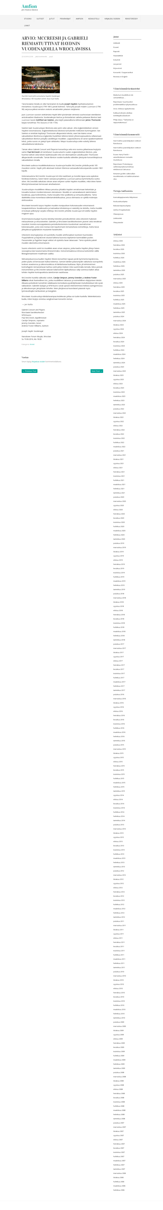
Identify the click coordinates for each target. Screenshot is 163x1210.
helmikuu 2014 (118, 816)
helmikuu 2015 (118, 787)
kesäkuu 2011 (118, 946)
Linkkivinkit (117, 218)
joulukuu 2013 (118, 824)
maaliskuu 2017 (119, 682)
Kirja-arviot (117, 68)
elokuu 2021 (118, 467)
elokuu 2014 (118, 799)
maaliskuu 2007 (119, 1160)
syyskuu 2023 (118, 379)
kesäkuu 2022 (118, 434)
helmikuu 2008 (118, 1114)
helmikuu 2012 (118, 913)
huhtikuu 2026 (118, 257)
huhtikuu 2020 (118, 526)
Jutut (52, 18)
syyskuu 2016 (118, 707)
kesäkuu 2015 (118, 770)
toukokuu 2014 (119, 808)
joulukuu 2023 (118, 367)
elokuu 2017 (118, 661)
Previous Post (29, 371)
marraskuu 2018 (119, 598)
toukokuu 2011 (119, 950)
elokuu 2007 (118, 1139)
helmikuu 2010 (118, 1013)
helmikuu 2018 (118, 635)
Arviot (32, 344)
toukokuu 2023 (119, 392)
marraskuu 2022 (119, 413)
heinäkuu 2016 (119, 715)
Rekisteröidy (131, 18)
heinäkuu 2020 (119, 514)
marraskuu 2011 (119, 925)
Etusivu (27, 18)
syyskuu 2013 (118, 837)
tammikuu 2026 (119, 270)
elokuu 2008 (118, 1089)
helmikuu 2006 (118, 1190)
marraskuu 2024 (119, 320)
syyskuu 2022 (118, 421)
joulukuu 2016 (118, 694)
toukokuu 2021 (119, 476)
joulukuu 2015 (118, 745)
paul (51, 56)
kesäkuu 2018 (118, 619)
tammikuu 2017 (119, 690)
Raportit (116, 51)
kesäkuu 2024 (118, 341)
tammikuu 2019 (119, 589)
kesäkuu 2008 (118, 1097)
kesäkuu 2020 (118, 518)
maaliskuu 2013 (119, 858)
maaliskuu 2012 (119, 908)
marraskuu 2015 (119, 749)
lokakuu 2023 (118, 375)
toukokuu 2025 (119, 295)
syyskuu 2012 (118, 883)
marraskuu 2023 (119, 371)
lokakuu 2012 (118, 879)
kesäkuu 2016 (118, 719)
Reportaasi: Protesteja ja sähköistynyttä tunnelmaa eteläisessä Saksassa (123, 167)
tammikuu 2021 (119, 493)
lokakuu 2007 (118, 1131)
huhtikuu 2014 (118, 812)
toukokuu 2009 (119, 1051)
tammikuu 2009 (119, 1068)
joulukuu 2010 (118, 971)
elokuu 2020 (118, 509)
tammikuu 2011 (119, 967)
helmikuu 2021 (118, 488)
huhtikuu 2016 (118, 728)
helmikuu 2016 (118, 736)
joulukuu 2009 (118, 1022)
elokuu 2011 (118, 938)
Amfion (29, 6)
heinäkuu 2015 (119, 766)
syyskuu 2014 (118, 795)
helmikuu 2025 (118, 308)
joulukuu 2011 (118, 921)
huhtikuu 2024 (118, 350)
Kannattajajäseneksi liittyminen (125, 197)
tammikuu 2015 (119, 791)
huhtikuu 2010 (118, 1005)
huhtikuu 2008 (118, 1106)
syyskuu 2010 (118, 984)
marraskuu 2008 (119, 1076)
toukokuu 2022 (119, 438)
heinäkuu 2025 (119, 287)
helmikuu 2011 (118, 963)
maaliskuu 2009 (119, 1060)
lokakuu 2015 (118, 753)
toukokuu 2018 (119, 623)
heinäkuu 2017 (119, 665)
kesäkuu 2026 (118, 249)
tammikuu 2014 (119, 820)
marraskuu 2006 (119, 1173)
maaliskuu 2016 (119, 732)
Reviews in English (120, 76)
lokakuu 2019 (118, 551)
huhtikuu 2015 (118, 778)
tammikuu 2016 (119, 740)
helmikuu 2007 (118, 1165)
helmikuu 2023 (118, 400)
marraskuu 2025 (119, 278)
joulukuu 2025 (118, 274)
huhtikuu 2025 (118, 299)
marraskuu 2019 (119, 547)
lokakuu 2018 (118, 602)
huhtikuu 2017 (118, 677)
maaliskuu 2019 (119, 581)
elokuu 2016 (118, 711)
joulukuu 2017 (118, 644)
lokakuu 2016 (118, 703)
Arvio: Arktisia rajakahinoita (123, 109)
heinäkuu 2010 (119, 992)
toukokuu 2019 (119, 572)
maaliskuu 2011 (119, 959)
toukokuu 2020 (119, 522)
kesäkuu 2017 (118, 669)
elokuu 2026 (118, 241)
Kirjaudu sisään (112, 18)
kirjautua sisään (38, 361)
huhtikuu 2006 (118, 1181)
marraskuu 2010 (119, 976)
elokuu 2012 (118, 887)
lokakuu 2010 (118, 980)
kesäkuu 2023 (118, 388)
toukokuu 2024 (119, 346)
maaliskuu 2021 (119, 484)
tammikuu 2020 (119, 539)
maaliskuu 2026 (119, 262)
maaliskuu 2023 (119, 396)
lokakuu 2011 (118, 929)
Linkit (27, 25)
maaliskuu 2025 (119, 304)
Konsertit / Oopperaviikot (123, 72)
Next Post (97, 371)
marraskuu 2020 (119, 501)
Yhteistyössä (118, 214)
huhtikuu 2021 (118, 480)
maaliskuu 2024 (119, 354)
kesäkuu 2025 (118, 291)
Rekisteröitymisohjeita (122, 206)
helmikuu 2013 (118, 862)
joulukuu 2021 (118, 451)
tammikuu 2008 (119, 1118)
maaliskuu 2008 (119, 1110)
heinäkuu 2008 (119, 1093)
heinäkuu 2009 (119, 1043)
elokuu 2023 (118, 383)
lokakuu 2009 (118, 1030)
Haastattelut (118, 55)
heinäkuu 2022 (119, 430)
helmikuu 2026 (118, 266)
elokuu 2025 (118, 283)
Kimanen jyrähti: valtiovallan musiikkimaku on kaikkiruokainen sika (126, 176)
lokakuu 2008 (118, 1081)
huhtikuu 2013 (118, 854)
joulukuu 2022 (118, 409)
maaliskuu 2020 (119, 530)
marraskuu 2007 (119, 1127)
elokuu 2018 (118, 610)
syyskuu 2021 (118, 463)
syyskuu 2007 (118, 1135)
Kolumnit (116, 60)
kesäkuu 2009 (118, 1047)
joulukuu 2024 (118, 316)
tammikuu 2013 (119, 866)
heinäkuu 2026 (119, 245)
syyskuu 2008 (118, 1085)
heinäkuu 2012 (119, 892)
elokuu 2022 (118, 425)
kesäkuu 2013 (118, 845)
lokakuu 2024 (118, 325)
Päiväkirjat (65, 18)
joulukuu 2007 (118, 1123)
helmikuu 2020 (118, 535)
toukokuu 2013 (119, 850)
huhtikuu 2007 (118, 1156)
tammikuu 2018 (119, 640)
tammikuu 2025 (119, 312)
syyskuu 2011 (118, 934)
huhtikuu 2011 (118, 955)
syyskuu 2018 (118, 606)
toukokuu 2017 (119, 673)
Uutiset (40, 18)
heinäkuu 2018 (119, 614)
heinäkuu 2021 (119, 472)
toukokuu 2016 (119, 724)
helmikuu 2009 (118, 1064)
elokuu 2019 (118, 560)
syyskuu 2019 (118, 556)
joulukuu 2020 (118, 497)
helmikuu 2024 (118, 358)
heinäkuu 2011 (119, 942)
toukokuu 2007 (119, 1152)
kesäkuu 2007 (118, 1148)
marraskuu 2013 (119, 829)
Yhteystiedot (118, 222)
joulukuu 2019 (118, 543)
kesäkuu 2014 (118, 803)
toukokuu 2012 (119, 900)
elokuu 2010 (118, 988)
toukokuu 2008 (119, 1102)
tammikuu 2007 (119, 1169)
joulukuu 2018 (118, 593)
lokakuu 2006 (118, 1177)
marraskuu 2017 (119, 648)
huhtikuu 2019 (118, 577)
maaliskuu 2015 (119, 782)
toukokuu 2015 (119, 774)
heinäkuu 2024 (119, 337)
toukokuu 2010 (119, 1001)
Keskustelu (93, 18)
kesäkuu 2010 (118, 997)
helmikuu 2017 (118, 686)
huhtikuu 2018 (118, 627)
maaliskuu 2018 (119, 631)
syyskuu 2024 (118, 329)
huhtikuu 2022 (118, 442)
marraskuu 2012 (119, 875)
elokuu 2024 (118, 333)
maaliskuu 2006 (119, 1186)
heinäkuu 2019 (119, 564)
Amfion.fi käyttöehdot (121, 210)
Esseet (116, 47)
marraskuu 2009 (119, 1026)
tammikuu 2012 (119, 917)
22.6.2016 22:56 (27, 56)
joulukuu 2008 (118, 1072)
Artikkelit (116, 43)
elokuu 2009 (118, 1039)
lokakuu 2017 (118, 652)
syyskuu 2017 (118, 656)
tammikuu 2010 (119, 1018)
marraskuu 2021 (119, 455)
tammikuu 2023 (119, 404)
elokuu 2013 (118, 841)
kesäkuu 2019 (118, 568)
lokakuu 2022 (118, 417)
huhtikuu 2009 (118, 1055)
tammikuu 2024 (119, 362)
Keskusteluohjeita (120, 201)
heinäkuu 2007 (119, 1144)
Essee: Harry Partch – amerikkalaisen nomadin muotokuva (123, 157)
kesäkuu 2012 (118, 896)
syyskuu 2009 (118, 1034)
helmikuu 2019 (118, 585)
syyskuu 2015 (118, 757)
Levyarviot (117, 64)
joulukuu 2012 (118, 871)
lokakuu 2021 (118, 459)
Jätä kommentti (41, 56)
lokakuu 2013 (118, 833)
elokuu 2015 (118, 761)
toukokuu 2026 (119, 253)
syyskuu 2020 (118, 505)
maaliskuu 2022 (119, 446)
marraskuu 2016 (119, 698)
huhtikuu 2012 (118, 904)
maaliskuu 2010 (119, 1009)
